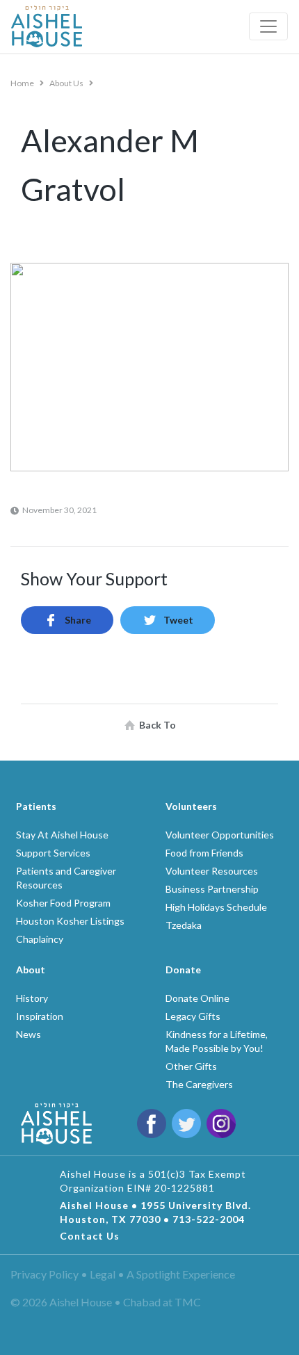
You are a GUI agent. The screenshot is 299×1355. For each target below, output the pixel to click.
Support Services (53, 853)
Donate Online (197, 998)
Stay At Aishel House (62, 835)
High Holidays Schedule (216, 907)
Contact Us (90, 1236)
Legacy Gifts (192, 1016)
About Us (67, 83)
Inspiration (39, 1016)
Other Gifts (191, 1066)
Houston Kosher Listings (70, 921)
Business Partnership (212, 889)
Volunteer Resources (211, 871)
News (28, 1034)
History (32, 998)
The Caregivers (199, 1084)
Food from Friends (204, 853)
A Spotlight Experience (181, 1274)
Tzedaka (183, 925)
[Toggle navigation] (268, 26)
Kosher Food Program (63, 903)
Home (22, 83)
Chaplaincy (39, 939)
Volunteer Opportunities (219, 835)
